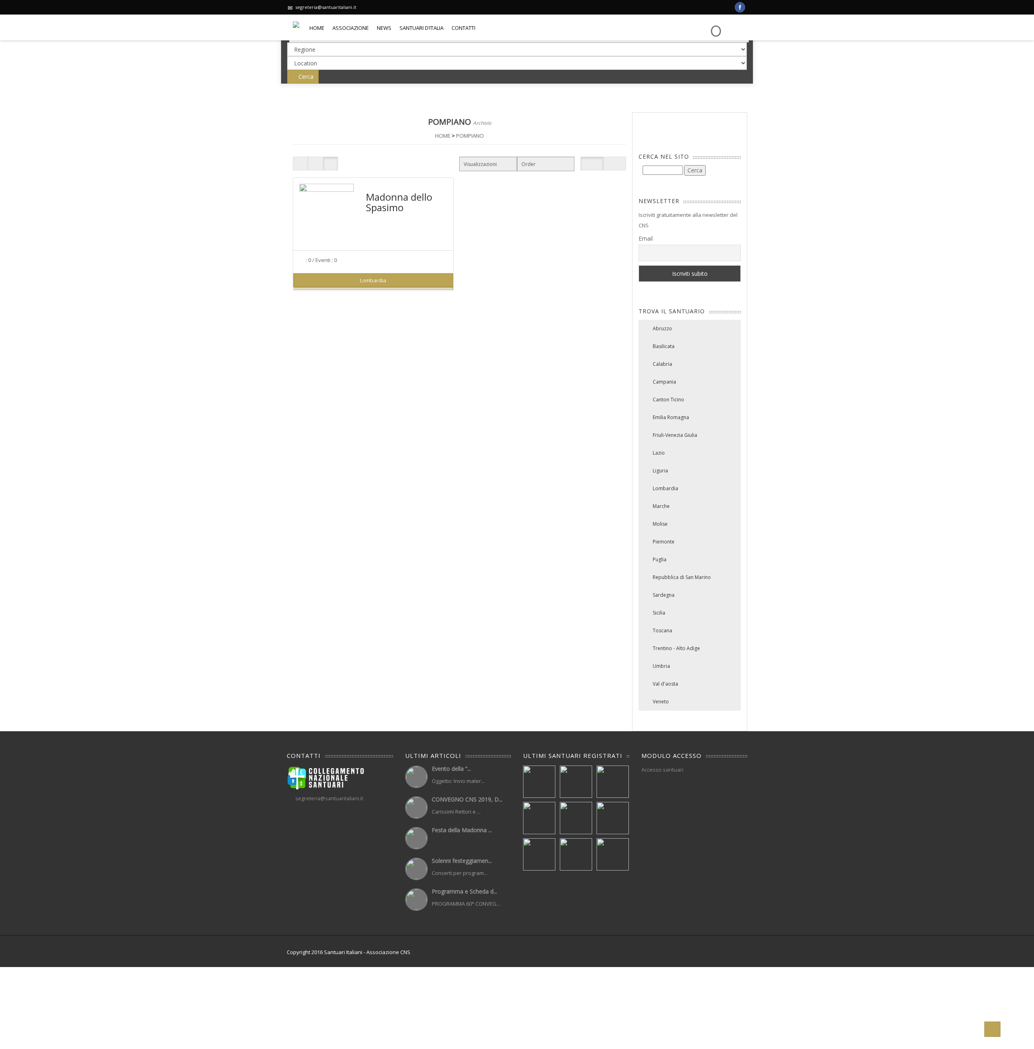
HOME (442, 135)
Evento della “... (451, 768)
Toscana (662, 630)
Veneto (661, 701)
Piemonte (664, 541)
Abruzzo (662, 328)
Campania (664, 381)
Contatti (463, 27)
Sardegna (664, 595)
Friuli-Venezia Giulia (675, 435)
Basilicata (664, 346)
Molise (660, 523)
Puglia (659, 559)
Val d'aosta (665, 683)
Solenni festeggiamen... (462, 860)
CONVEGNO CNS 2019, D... (467, 799)
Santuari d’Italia (421, 27)
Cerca (305, 76)
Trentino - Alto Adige (676, 648)
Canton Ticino (668, 399)
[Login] (715, 25)
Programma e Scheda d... (464, 891)
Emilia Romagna (671, 417)
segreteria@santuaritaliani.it (325, 7)
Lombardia (665, 488)
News (384, 27)
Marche (661, 506)
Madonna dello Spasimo (399, 202)
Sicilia (659, 612)
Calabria (662, 364)
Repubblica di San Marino (682, 577)
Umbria (661, 666)
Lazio (659, 452)
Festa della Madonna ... (462, 830)
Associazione (350, 27)
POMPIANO (470, 135)
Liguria (660, 470)
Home (316, 27)
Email (646, 238)
